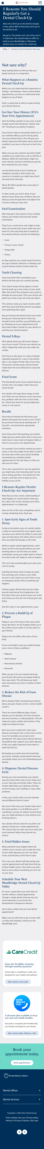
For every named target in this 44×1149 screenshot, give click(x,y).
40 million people (15, 185)
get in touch (31, 918)
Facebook (19, 1132)
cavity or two (7, 451)
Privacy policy (32, 1117)
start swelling (22, 789)
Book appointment (22, 1063)
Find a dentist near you (15, 1117)
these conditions (22, 648)
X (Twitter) (24, 1132)
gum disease (9, 266)
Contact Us (2, 3)
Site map (34, 1120)
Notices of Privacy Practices (17, 1120)
